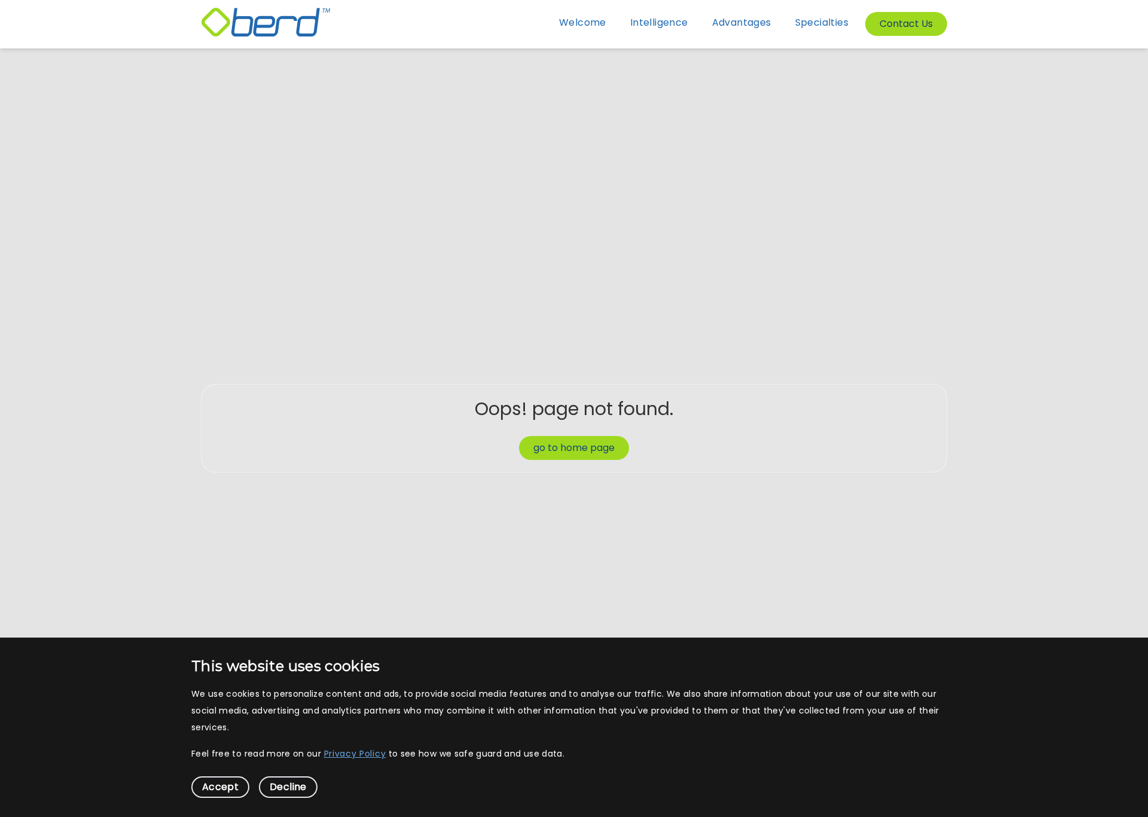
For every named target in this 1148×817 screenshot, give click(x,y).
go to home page (574, 448)
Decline (288, 787)
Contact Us (906, 24)
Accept (220, 787)
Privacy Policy (355, 754)
